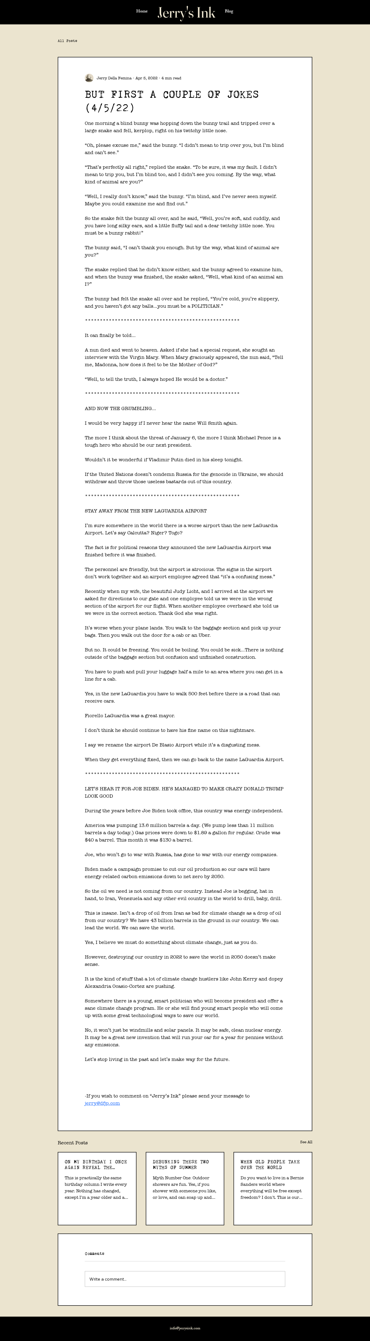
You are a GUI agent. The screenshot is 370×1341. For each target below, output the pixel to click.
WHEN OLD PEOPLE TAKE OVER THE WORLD (270, 1164)
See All (306, 1142)
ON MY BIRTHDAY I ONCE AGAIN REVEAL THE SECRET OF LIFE (96, 1164)
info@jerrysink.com (185, 1328)
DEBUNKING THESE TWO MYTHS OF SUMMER (181, 1164)
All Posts (67, 40)
